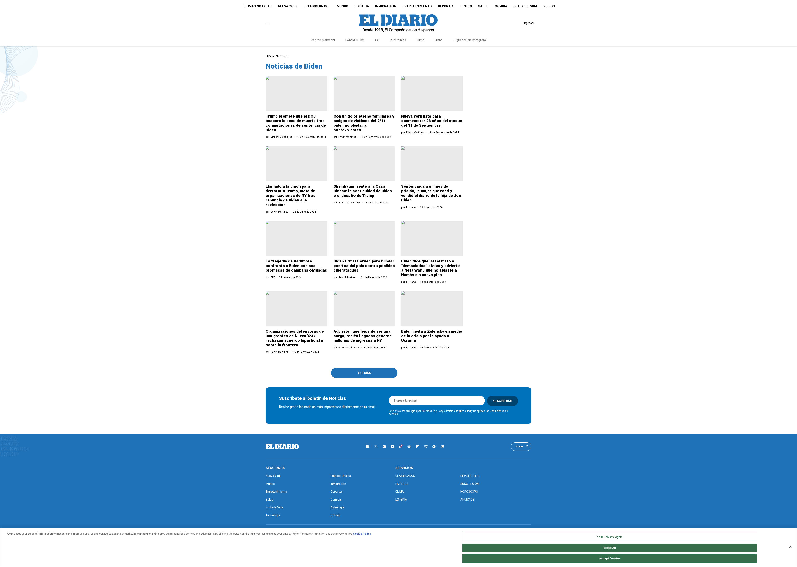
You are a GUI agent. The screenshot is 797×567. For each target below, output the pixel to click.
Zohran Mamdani (323, 40)
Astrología (337, 507)
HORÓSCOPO (469, 491)
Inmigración (385, 6)
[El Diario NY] (398, 23)
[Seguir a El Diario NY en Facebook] (367, 446)
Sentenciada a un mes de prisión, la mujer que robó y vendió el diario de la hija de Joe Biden (431, 193)
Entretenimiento (417, 6)
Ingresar (529, 23)
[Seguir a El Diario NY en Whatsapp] (434, 446)
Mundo (342, 6)
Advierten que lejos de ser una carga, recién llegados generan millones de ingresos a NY (363, 336)
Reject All (609, 547)
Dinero (466, 6)
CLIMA (399, 491)
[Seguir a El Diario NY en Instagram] (384, 446)
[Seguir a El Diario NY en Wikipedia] (426, 446)
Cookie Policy (362, 533)
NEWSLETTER (469, 476)
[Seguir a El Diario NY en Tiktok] (401, 446)
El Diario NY (272, 56)
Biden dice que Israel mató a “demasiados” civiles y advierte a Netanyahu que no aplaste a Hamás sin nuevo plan (430, 268)
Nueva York (287, 6)
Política (361, 6)
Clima (420, 40)
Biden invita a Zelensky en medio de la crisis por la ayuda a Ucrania (431, 336)
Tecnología (273, 515)
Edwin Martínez (347, 137)
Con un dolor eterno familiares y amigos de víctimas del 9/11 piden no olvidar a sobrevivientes (364, 123)
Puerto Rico (398, 40)
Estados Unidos (317, 6)
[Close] (790, 546)
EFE (273, 277)
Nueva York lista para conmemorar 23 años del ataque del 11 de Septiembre (431, 121)
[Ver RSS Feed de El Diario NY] (442, 446)
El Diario (411, 207)
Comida (501, 6)
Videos (549, 6)
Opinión (336, 515)
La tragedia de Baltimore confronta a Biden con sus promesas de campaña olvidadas (296, 266)
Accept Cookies (609, 558)
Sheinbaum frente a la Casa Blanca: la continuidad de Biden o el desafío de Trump (363, 191)
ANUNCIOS (467, 499)
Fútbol (439, 40)
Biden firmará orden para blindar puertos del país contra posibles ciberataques (364, 266)
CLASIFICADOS (405, 476)
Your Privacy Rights (609, 537)
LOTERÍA (401, 499)
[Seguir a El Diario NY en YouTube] (392, 446)
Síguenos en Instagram (470, 40)
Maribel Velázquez (281, 137)
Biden (286, 56)
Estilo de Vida (525, 6)
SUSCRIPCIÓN (469, 483)
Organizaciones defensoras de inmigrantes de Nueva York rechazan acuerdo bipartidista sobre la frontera (295, 338)
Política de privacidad (458, 411)
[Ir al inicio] (282, 446)
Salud (483, 6)
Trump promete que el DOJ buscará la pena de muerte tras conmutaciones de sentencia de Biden (296, 123)
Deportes (446, 6)
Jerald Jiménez (347, 277)
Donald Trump (355, 40)
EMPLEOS (401, 483)
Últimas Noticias (257, 6)
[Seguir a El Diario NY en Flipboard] (417, 446)
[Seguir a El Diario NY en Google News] (409, 446)
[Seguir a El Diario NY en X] (376, 446)
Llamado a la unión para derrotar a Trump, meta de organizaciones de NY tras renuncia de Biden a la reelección (290, 195)
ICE (377, 40)
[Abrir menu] (267, 23)
